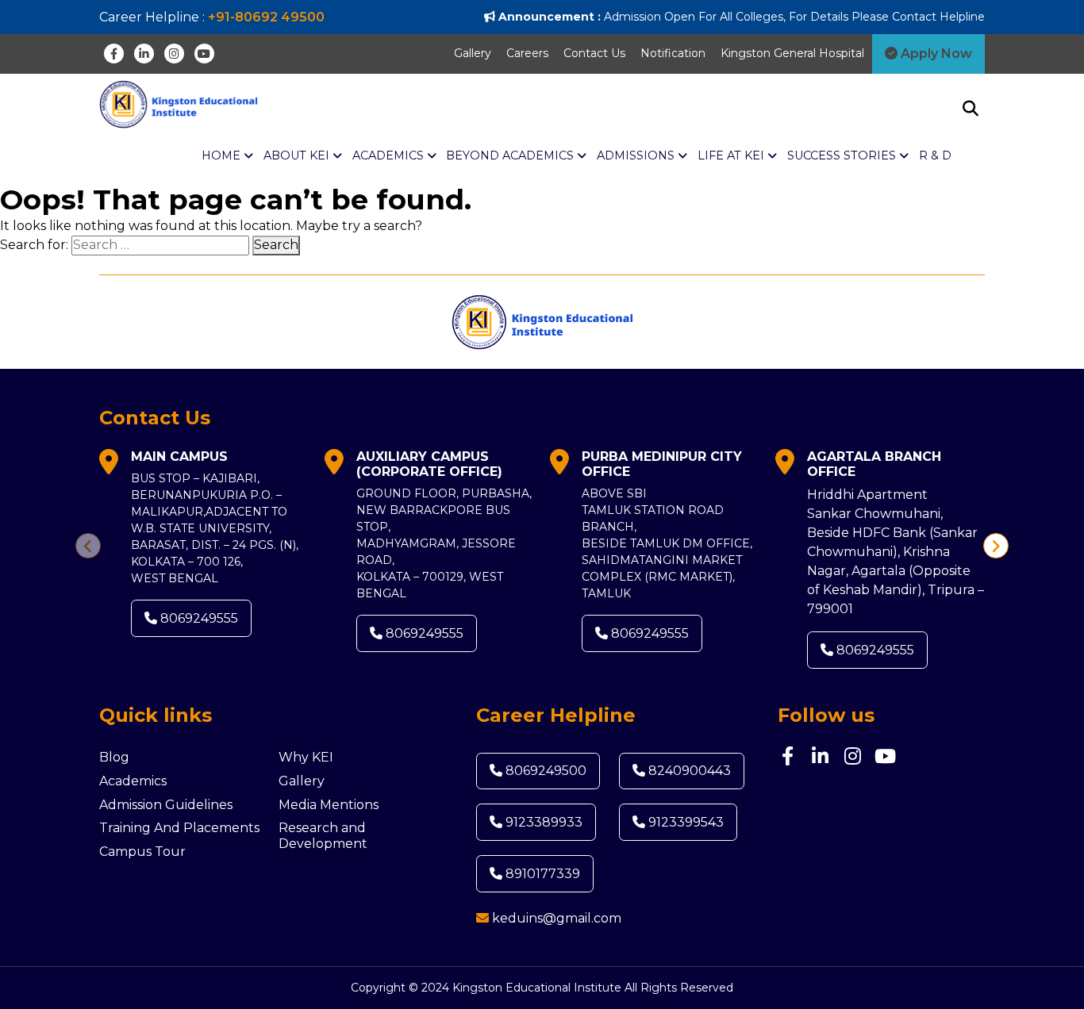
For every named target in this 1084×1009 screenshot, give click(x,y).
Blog (114, 757)
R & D (935, 155)
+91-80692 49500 (266, 17)
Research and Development (323, 835)
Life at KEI (732, 155)
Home (223, 155)
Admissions (637, 155)
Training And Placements (179, 827)
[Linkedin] (144, 53)
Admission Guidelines (166, 804)
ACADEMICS (389, 155)
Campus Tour (142, 851)
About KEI (298, 155)
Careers (527, 53)
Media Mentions (329, 804)
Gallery (472, 53)
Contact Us (594, 53)
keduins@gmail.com (556, 918)
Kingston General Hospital (792, 53)
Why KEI (306, 757)
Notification (672, 53)
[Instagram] (174, 53)
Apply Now (935, 53)
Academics (133, 780)
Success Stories (843, 155)
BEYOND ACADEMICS (511, 155)
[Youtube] (204, 53)
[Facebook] (114, 53)
